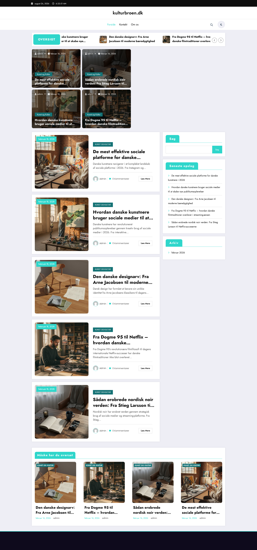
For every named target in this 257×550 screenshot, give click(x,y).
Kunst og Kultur (43, 74)
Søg (172, 139)
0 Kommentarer (120, 178)
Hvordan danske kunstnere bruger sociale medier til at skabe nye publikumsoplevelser (54, 122)
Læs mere (145, 178)
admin (40, 53)
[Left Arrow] (214, 40)
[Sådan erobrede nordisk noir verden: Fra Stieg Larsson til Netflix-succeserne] (106, 68)
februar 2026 (178, 252)
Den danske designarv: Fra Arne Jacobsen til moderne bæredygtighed (122, 39)
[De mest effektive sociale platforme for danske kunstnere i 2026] (56, 68)
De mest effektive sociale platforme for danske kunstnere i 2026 (52, 82)
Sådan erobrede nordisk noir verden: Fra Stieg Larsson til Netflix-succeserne (105, 82)
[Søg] (211, 25)
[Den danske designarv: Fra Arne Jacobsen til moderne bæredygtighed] (61, 286)
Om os (134, 24)
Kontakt (123, 24)
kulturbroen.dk (128, 13)
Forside (111, 24)
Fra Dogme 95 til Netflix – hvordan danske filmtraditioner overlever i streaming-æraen (184, 39)
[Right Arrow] (220, 40)
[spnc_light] (221, 24)
